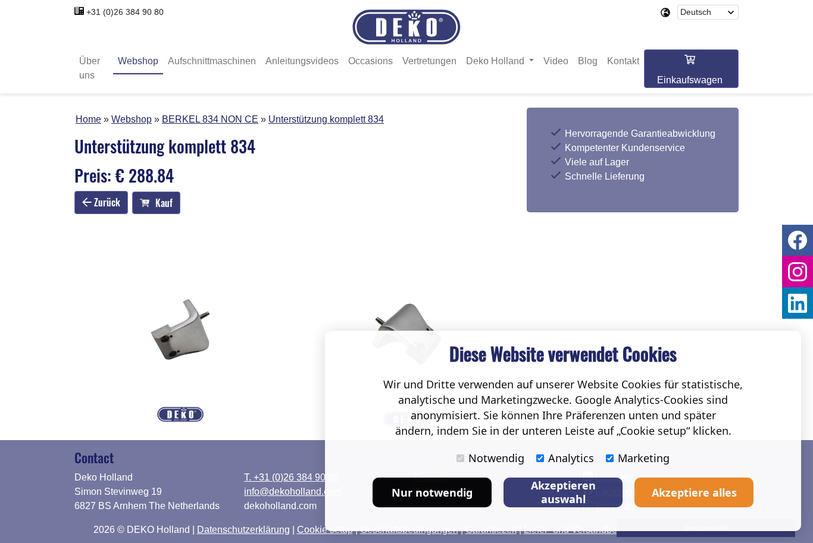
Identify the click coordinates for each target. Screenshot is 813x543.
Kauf (164, 203)
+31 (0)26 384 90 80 (125, 12)
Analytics (571, 458)
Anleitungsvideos (302, 61)
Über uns (89, 68)
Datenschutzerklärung (243, 530)
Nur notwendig (432, 492)
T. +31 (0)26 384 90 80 (291, 477)
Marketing (644, 458)
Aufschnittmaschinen (212, 61)
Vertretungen (429, 61)
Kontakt (623, 61)
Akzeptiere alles (694, 492)
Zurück (106, 202)
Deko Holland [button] (496, 61)
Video (555, 61)
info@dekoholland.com (293, 491)
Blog (588, 61)
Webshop (138, 61)
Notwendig (496, 458)
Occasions (370, 61)
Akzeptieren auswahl (563, 492)
